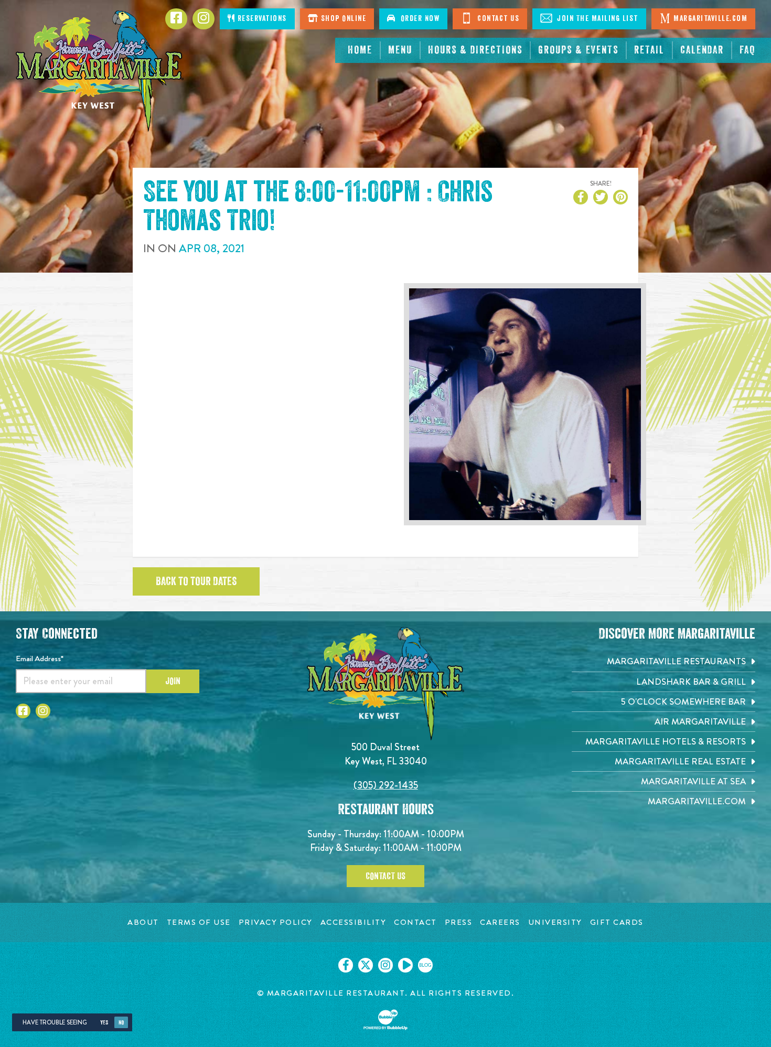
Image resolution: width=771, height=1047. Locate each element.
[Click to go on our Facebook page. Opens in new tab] (345, 965)
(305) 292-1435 (386, 785)
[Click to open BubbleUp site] (385, 1019)
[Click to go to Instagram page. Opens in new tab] (43, 711)
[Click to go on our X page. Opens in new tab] (365, 965)
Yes (104, 1023)
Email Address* (39, 658)
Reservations (261, 19)
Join (172, 681)
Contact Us (497, 19)
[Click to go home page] (100, 71)
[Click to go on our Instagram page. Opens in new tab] (385, 965)
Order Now (418, 19)
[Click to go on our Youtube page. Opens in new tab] (405, 965)
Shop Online (342, 19)
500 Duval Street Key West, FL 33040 (386, 754)
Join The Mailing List (596, 19)
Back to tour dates (196, 581)
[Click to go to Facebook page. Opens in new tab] (23, 711)
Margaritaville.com (710, 19)
